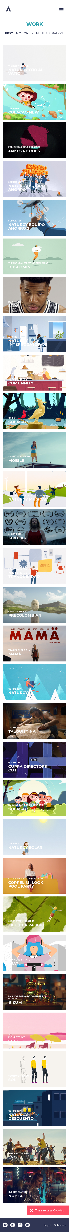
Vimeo (5, 1225)
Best (9, 33)
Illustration (52, 33)
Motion (22, 33)
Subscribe (60, 1225)
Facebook (20, 1225)
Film (35, 33)
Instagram (12, 1225)
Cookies (58, 1210)
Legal (47, 1225)
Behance (27, 1225)
